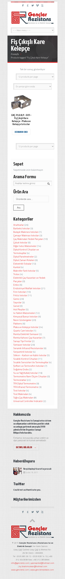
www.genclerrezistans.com (42, 569)
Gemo (16, 299)
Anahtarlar (18, 225)
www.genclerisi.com (20, 569)
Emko (16, 284)
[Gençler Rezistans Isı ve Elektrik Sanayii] (32, 18)
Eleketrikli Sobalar (22, 263)
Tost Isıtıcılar (19, 390)
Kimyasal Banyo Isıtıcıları (25, 316)
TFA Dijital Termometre (24, 383)
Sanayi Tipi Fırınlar (22, 341)
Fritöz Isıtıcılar (20, 295)
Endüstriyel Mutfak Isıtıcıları (27, 288)
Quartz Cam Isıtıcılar (23, 330)
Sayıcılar (17, 302)
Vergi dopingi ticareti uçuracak (37, 468)
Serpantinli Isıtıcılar (22, 351)
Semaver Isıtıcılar (21, 344)
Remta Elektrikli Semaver (26, 334)
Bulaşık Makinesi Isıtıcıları (25, 232)
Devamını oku (21, 131)
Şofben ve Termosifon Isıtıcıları (28, 366)
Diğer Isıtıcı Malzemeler (24, 246)
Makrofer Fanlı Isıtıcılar (24, 270)
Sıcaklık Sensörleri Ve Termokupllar (30, 362)
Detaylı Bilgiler (26, 447)
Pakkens (17, 323)
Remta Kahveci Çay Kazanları (27, 337)
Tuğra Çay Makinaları (23, 397)
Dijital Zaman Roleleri (23, 260)
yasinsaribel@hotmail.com (42, 563)
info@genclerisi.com (20, 563)
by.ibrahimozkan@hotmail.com (33, 566)
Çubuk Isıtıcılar (20, 242)
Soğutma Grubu (21, 369)
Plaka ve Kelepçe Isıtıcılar (25, 327)
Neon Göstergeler (22, 320)
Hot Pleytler (19, 309)
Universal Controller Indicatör (28, 401)
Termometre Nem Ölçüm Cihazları (30, 376)
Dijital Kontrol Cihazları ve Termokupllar (26, 251)
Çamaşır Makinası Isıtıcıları (26, 235)
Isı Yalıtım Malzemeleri (24, 313)
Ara (18, 207)
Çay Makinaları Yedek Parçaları (28, 239)
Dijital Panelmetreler (23, 256)
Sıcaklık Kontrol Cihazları (25, 358)
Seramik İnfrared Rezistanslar (28, 348)
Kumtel (16, 267)
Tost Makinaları (20, 394)
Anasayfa (15, 54)
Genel (16, 306)
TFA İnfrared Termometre (25, 387)
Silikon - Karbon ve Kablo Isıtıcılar (29, 355)
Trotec (16, 274)
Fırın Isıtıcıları (19, 292)
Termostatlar (19, 380)
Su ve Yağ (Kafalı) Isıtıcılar (25, 373)
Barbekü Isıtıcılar (21, 228)
